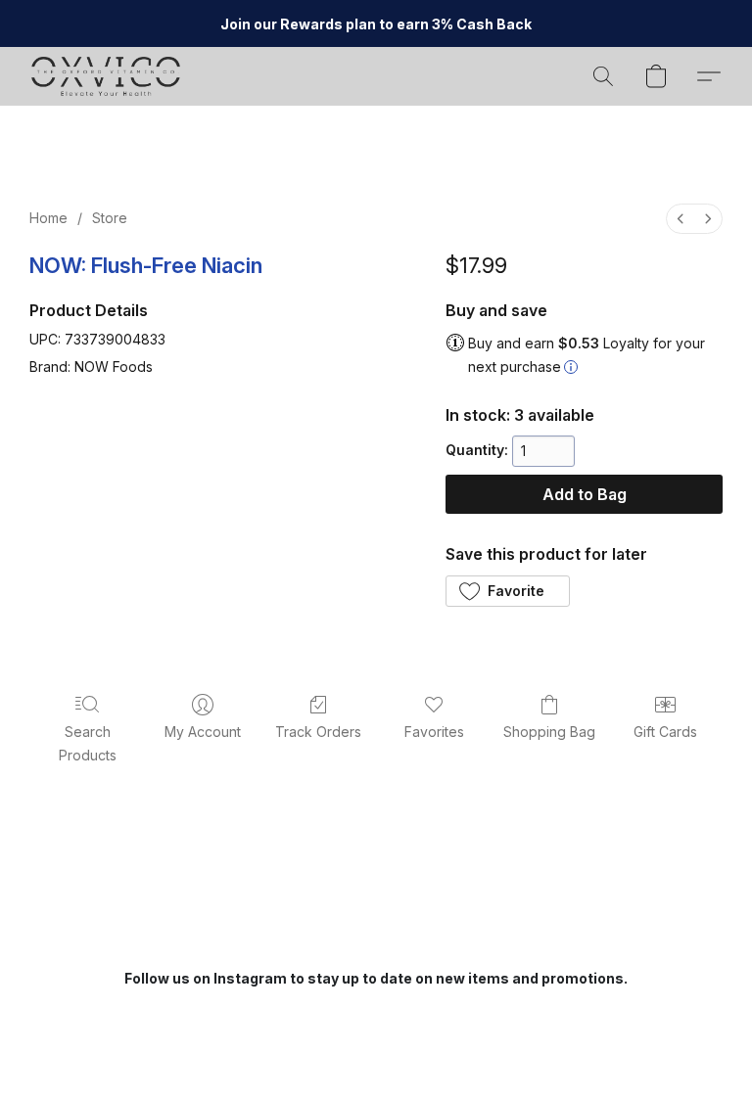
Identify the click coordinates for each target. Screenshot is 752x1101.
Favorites (434, 731)
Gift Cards (665, 731)
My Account (202, 731)
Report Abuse (376, 1014)
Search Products (88, 743)
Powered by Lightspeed (376, 1048)
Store (109, 217)
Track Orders (318, 731)
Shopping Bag (549, 731)
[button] (105, 76)
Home (48, 217)
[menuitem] (680, 219)
